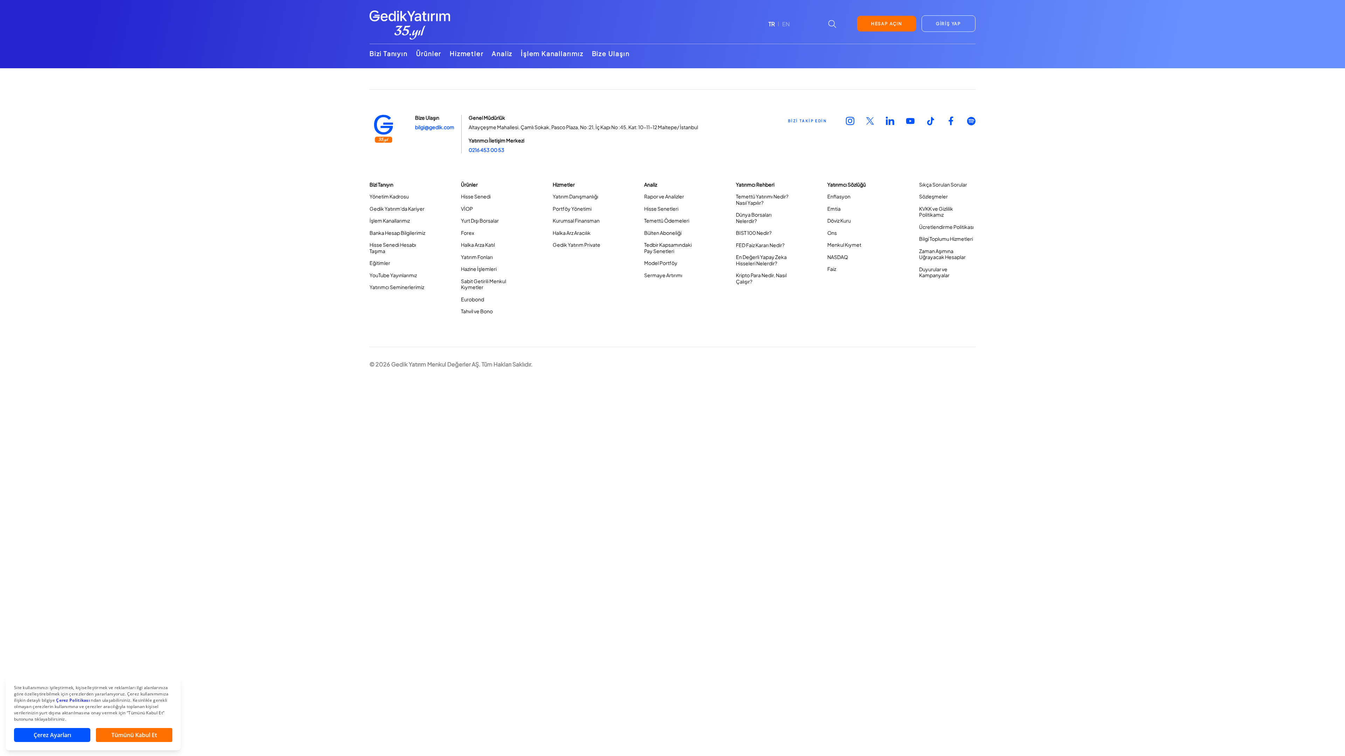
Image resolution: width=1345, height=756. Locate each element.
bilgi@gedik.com (434, 127)
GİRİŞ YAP (948, 23)
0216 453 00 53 (486, 150)
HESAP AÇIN (886, 23)
